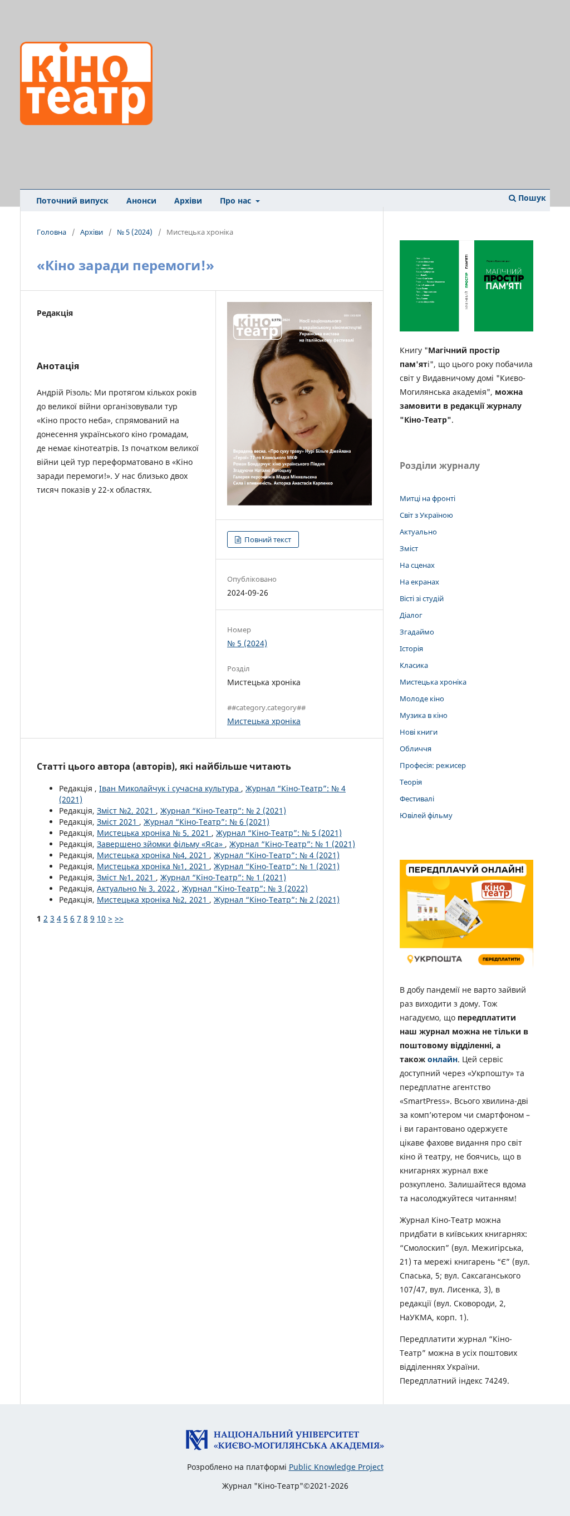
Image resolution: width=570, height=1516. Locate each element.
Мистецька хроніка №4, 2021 (153, 855)
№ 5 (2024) (135, 232)
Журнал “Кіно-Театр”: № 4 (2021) (277, 855)
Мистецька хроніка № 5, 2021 (154, 833)
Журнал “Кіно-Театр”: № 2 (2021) (223, 810)
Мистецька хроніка (264, 721)
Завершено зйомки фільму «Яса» (161, 844)
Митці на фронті (427, 498)
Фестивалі (417, 799)
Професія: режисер (433, 765)
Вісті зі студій (422, 598)
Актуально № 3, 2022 (137, 888)
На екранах (419, 582)
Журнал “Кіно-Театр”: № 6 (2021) (206, 821)
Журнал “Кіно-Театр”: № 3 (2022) (245, 888)
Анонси (141, 200)
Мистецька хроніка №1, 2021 (153, 866)
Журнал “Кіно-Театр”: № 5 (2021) (279, 833)
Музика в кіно (424, 715)
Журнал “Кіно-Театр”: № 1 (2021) (292, 844)
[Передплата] (466, 968)
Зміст (409, 548)
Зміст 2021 (118, 821)
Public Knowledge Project (336, 1466)
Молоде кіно (422, 698)
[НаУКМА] (285, 1448)
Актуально (418, 532)
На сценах (417, 565)
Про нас (236, 200)
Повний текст (267, 539)
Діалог (411, 615)
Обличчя (415, 749)
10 (101, 918)
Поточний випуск (72, 200)
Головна (51, 232)
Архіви (188, 200)
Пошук (531, 197)
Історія (411, 648)
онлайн (443, 1059)
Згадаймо (417, 632)
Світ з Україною (426, 515)
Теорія (411, 782)
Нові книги (419, 732)
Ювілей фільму (426, 815)
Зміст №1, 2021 (126, 877)
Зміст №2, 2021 (126, 810)
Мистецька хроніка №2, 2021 (153, 899)
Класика (414, 665)
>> (119, 918)
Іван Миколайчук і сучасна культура (170, 788)
